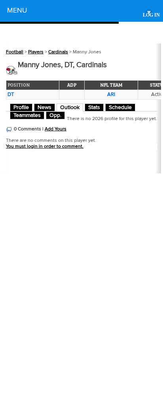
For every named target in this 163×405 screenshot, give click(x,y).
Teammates (27, 115)
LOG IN (151, 15)
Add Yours (55, 129)
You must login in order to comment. (44, 146)
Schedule (120, 107)
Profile (21, 107)
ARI (111, 94)
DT (11, 94)
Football (14, 52)
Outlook (70, 107)
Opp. (55, 115)
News (44, 107)
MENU (79, 11)
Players (36, 52)
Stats (94, 107)
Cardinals (58, 52)
